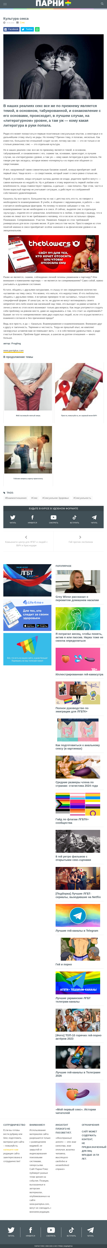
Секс (22, 22)
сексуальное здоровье (56, 498)
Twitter (29, 29)
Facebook (13, 29)
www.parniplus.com (13, 350)
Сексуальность (83, 498)
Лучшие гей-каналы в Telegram (77, 930)
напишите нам (10, 1149)
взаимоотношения (16, 498)
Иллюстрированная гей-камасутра (79, 674)
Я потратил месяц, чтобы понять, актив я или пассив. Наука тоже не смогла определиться (79, 637)
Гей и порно (64, 964)
